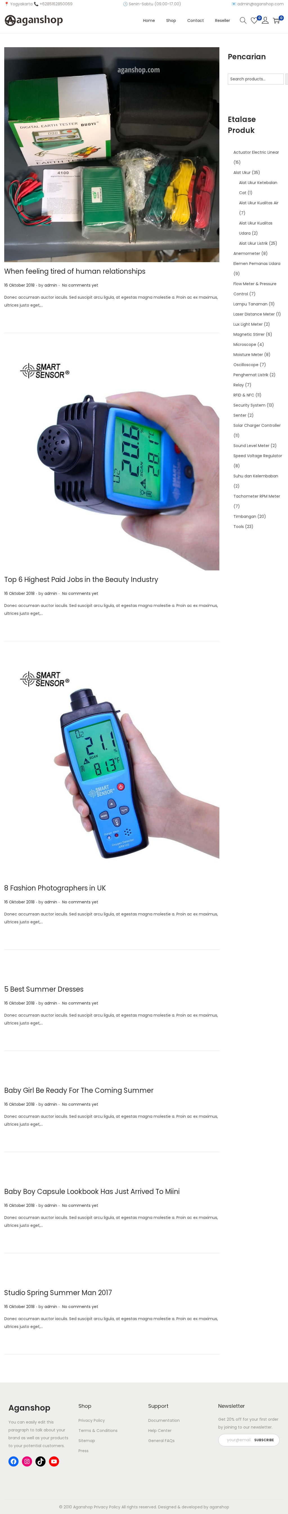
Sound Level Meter (251, 445)
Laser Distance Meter (254, 314)
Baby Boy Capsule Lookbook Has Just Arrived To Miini (92, 1191)
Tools (238, 526)
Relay (238, 385)
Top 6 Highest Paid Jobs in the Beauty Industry (81, 579)
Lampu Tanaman (250, 304)
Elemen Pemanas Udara (256, 263)
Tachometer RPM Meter (256, 496)
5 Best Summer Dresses (44, 989)
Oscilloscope (245, 365)
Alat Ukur (242, 172)
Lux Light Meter (248, 324)
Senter (239, 415)
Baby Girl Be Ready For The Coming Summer (79, 1090)
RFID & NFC (243, 395)
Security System (249, 405)
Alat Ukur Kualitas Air (258, 203)
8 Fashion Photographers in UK (55, 888)
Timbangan (244, 516)
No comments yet (80, 285)
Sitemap (86, 1440)
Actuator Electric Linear (256, 152)
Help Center (160, 1430)
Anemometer (246, 253)
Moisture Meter (248, 354)
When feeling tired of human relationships (74, 271)
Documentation (164, 1420)
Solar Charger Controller (257, 425)
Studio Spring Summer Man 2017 (58, 1292)
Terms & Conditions (98, 1430)
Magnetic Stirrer (249, 334)
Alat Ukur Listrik (253, 243)
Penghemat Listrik (250, 375)
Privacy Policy (91, 1420)
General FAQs (161, 1440)
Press (83, 1451)
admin (50, 285)
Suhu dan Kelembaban (255, 476)
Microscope (244, 344)
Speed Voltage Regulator (257, 456)
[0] (254, 20)
